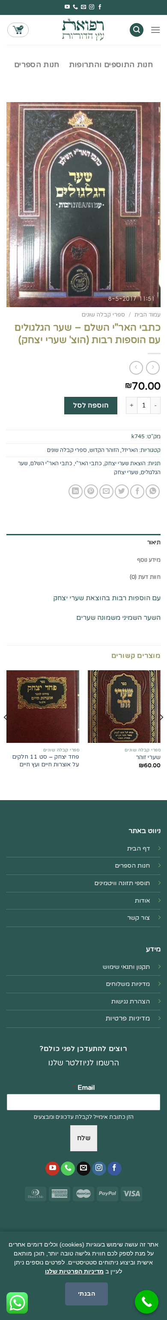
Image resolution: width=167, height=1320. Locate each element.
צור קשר (138, 917)
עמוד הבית (147, 314)
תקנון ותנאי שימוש (126, 967)
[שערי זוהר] (124, 706)
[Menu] (155, 29)
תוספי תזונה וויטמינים (122, 883)
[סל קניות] (18, 30)
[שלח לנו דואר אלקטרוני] (83, 7)
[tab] (83, 542)
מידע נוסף (149, 560)
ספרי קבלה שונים (103, 314)
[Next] (6, 734)
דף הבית (138, 848)
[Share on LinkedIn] (76, 491)
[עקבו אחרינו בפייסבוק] (99, 7)
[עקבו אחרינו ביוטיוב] (67, 7)
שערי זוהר (148, 757)
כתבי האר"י (88, 463)
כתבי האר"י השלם (51, 463)
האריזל (130, 450)
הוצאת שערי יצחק (125, 463)
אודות (142, 900)
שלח (83, 1138)
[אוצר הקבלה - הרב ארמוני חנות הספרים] (83, 29)
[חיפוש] (136, 30)
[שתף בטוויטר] (122, 491)
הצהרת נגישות (130, 1001)
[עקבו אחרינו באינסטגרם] (91, 7)
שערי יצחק (126, 472)
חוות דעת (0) (145, 577)
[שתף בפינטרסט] (91, 491)
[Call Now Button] (146, 1302)
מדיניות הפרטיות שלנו (74, 1271)
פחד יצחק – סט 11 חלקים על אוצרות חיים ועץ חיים (45, 761)
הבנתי (86, 1293)
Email (84, 1087)
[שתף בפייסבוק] (137, 491)
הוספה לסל (91, 405)
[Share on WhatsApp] (153, 491)
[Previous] (161, 734)
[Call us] (75, 7)
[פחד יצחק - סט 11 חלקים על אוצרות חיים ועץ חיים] (42, 706)
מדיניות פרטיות (127, 1018)
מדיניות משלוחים (128, 984)
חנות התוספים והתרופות (111, 64)
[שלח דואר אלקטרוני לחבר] (106, 491)
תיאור (154, 542)
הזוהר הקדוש (104, 450)
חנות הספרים (37, 64)
